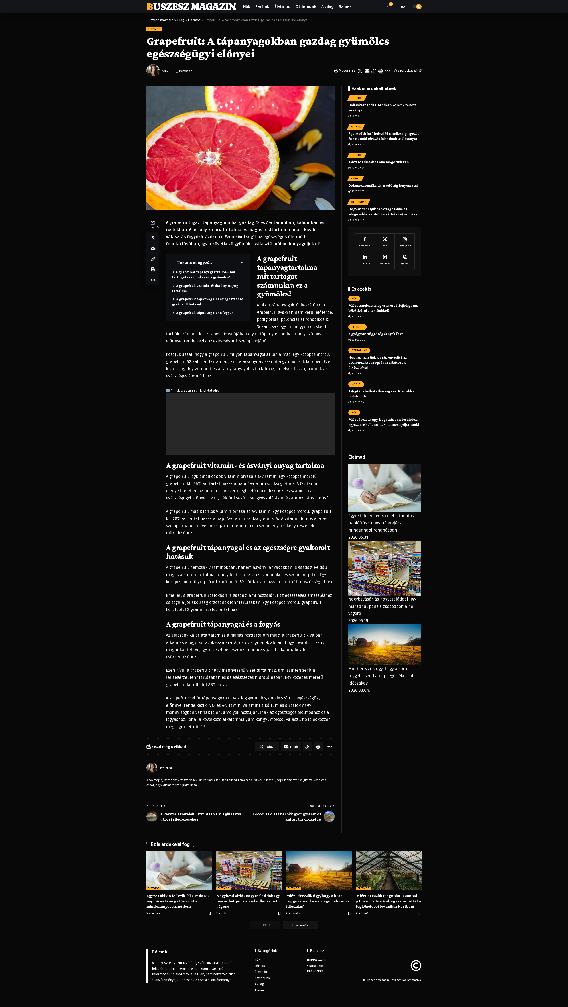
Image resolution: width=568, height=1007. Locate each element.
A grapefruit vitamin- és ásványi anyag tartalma (205, 288)
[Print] (380, 70)
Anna (165, 71)
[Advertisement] (250, 424)
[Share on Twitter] (360, 70)
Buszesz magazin (191, 7)
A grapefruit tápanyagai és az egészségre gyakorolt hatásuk (207, 301)
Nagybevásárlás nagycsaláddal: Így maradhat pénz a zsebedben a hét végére (382, 606)
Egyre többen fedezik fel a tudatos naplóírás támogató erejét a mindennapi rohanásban (381, 523)
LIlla (224, 913)
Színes (355, 178)
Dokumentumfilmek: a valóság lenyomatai (383, 185)
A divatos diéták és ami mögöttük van (378, 162)
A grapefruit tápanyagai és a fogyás (204, 312)
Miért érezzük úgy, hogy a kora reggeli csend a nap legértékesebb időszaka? (381, 676)
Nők (354, 298)
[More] (387, 70)
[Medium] (385, 260)
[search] (395, 6)
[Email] (367, 70)
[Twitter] (385, 242)
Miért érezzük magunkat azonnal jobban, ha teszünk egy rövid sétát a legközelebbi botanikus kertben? (388, 901)
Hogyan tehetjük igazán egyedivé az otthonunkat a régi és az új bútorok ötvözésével (377, 362)
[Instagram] (405, 242)
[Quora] (405, 260)
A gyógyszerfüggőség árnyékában (376, 334)
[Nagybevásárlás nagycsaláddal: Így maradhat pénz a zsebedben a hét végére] (249, 870)
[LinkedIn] (365, 260)
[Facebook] (365, 242)
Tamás (156, 913)
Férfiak (356, 126)
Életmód (154, 29)
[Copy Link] (374, 70)
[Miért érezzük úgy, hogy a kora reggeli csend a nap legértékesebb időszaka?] (319, 870)
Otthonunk (358, 202)
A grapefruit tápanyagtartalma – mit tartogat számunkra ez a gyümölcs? (203, 274)
